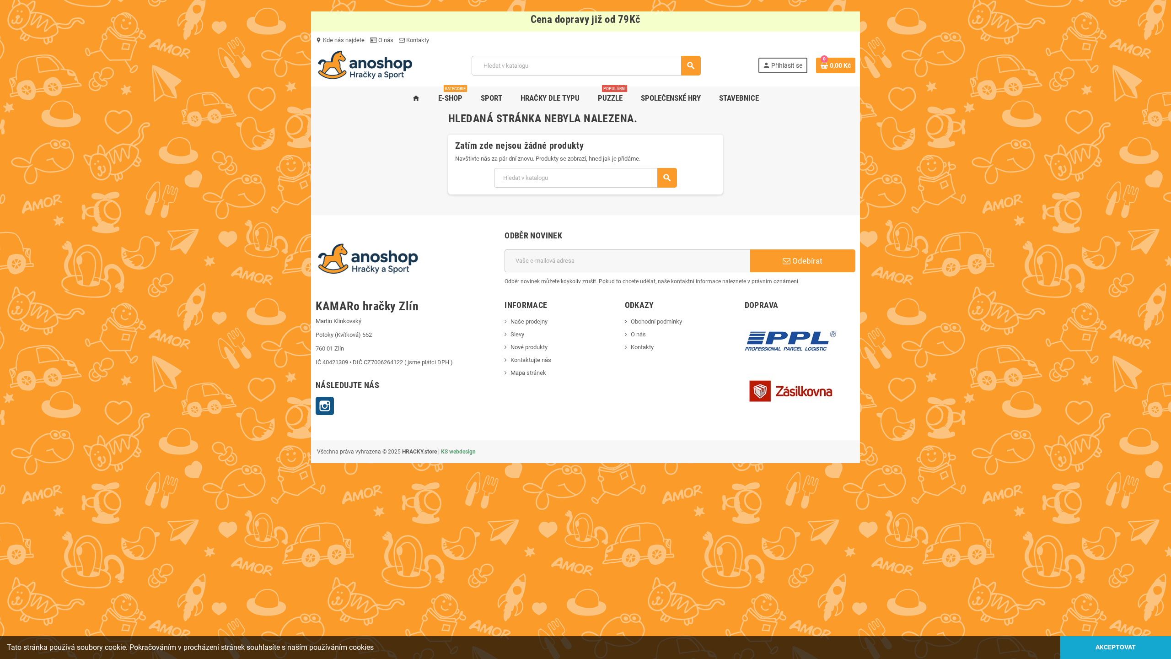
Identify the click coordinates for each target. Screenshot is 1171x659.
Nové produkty (529, 347)
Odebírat (806, 260)
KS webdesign (458, 451)
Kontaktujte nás (530, 360)
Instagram (325, 406)
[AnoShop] (365, 65)
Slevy (517, 334)
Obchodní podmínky (656, 321)
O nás (385, 40)
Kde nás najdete (340, 40)
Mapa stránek (528, 372)
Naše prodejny (529, 321)
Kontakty (417, 40)
